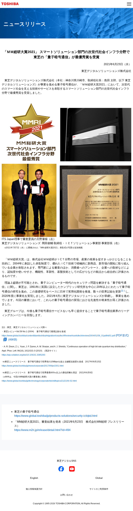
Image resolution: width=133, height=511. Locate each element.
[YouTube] (72, 469)
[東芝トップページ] (11, 4)
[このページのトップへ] (126, 506)
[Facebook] (61, 469)
